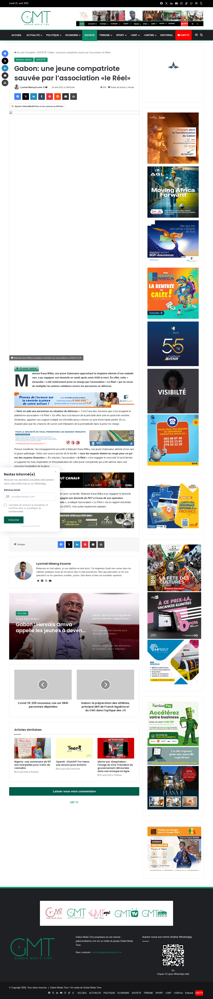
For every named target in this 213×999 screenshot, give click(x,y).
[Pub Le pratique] (173, 764)
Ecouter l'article (28, 368)
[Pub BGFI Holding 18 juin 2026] (173, 365)
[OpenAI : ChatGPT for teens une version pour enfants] (74, 748)
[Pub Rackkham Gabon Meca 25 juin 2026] (173, 318)
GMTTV (184, 35)
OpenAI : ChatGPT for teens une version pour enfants (72, 763)
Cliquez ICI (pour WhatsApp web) (173, 974)
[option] (74, 626)
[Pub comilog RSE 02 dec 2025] (173, 163)
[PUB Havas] (173, 264)
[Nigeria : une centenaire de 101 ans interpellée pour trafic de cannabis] (32, 748)
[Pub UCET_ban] (74, 445)
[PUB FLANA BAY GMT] (173, 808)
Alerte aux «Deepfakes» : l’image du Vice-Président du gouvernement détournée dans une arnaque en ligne (115, 766)
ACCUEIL (16, 35)
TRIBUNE (104, 35)
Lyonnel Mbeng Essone (31, 87)
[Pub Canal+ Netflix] (74, 487)
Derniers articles (24, 59)
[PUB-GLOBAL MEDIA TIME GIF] (173, 412)
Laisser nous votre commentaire (74, 791)
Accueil (20, 52)
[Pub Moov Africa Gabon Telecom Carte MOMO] (173, 527)
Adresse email (12, 489)
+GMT (134, 35)
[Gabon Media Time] (36, 18)
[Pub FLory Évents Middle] (74, 527)
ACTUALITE (33, 35)
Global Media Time (92, 987)
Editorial (166, 35)
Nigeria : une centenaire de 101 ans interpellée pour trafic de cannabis (32, 765)
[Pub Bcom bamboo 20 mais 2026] (173, 745)
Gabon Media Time (59, 987)
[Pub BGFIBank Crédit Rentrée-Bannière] (74, 406)
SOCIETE (90, 35)
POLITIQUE (52, 35)
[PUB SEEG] (173, 465)
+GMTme (149, 35)
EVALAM (35, 526)
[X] (46, 581)
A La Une (22, 613)
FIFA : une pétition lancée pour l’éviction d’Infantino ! (50, 628)
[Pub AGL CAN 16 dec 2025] (173, 217)
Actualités (30, 52)
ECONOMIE (71, 35)
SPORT (120, 35)
